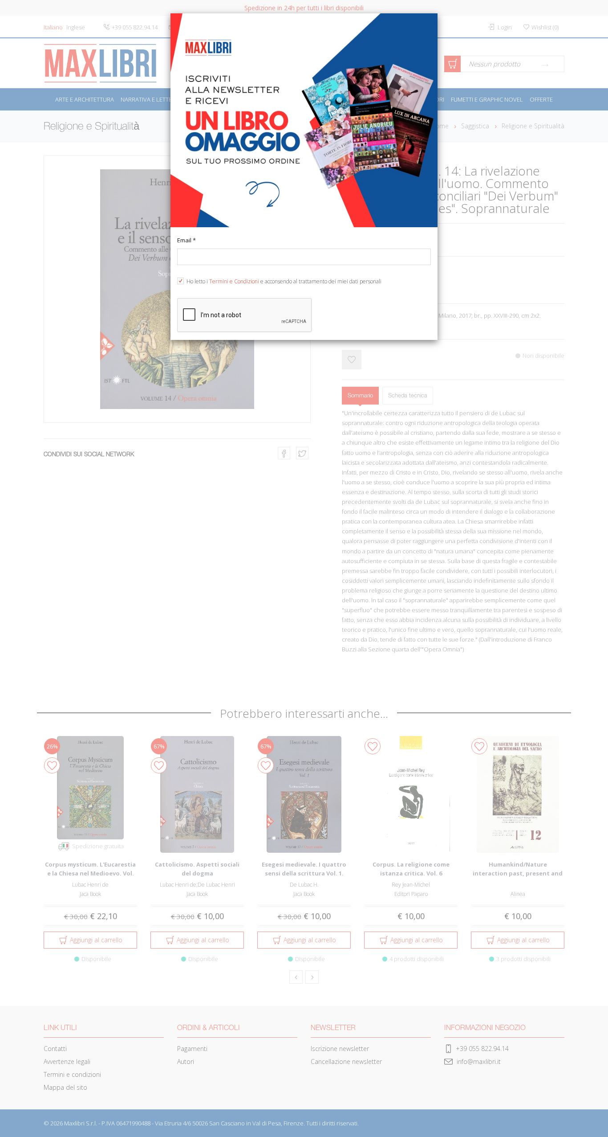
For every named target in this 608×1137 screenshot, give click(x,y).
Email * (186, 240)
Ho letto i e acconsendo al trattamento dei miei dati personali (283, 281)
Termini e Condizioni (234, 281)
